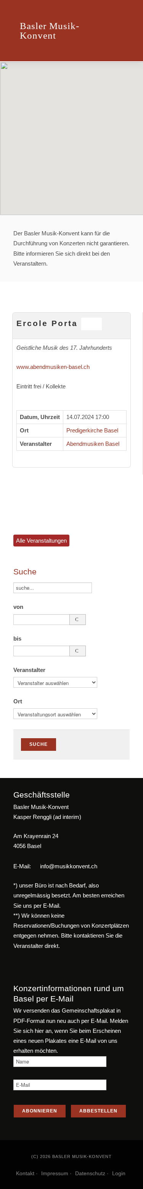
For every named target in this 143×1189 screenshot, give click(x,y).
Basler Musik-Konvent (49, 31)
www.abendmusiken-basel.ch (53, 367)
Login (118, 1173)
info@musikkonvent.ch (68, 866)
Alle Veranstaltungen (41, 540)
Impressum (54, 1173)
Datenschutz (90, 1173)
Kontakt (25, 1173)
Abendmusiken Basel (92, 443)
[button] (71, 134)
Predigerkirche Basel (92, 430)
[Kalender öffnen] (77, 619)
